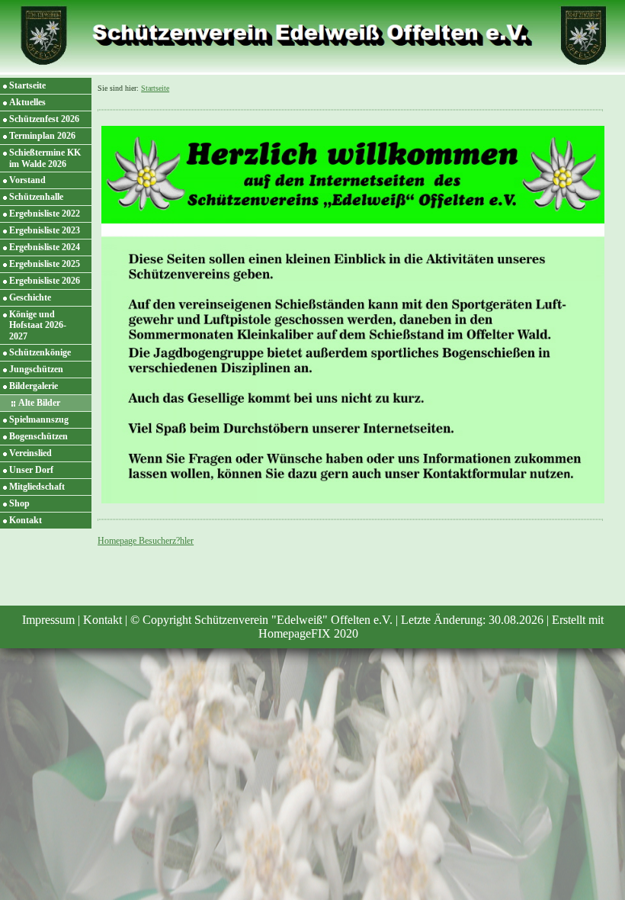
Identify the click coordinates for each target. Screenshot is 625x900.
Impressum (48, 619)
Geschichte (30, 297)
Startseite (27, 85)
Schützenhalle (36, 196)
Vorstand (27, 180)
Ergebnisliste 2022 (44, 213)
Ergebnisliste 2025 (44, 264)
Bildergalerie (33, 386)
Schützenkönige (40, 352)
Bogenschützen (38, 436)
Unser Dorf (31, 469)
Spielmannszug (39, 419)
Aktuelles (27, 102)
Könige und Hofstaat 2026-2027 (37, 325)
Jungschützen (36, 369)
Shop (19, 503)
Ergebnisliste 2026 (44, 280)
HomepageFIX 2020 (308, 633)
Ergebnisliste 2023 (44, 230)
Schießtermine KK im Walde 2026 (45, 158)
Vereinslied (30, 453)
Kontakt (25, 520)
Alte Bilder (39, 402)
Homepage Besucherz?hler (146, 540)
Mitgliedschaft (37, 486)
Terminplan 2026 (42, 135)
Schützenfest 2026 (44, 119)
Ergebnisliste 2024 (44, 247)
